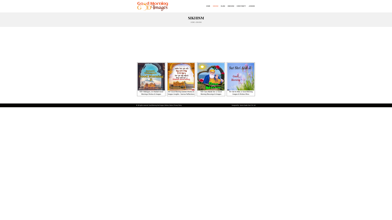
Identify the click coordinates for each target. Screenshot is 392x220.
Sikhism (215, 6)
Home (208, 6)
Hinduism (231, 6)
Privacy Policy (178, 105)
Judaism (252, 6)
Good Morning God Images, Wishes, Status (161, 105)
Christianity (241, 6)
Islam (223, 6)
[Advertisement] (196, 42)
